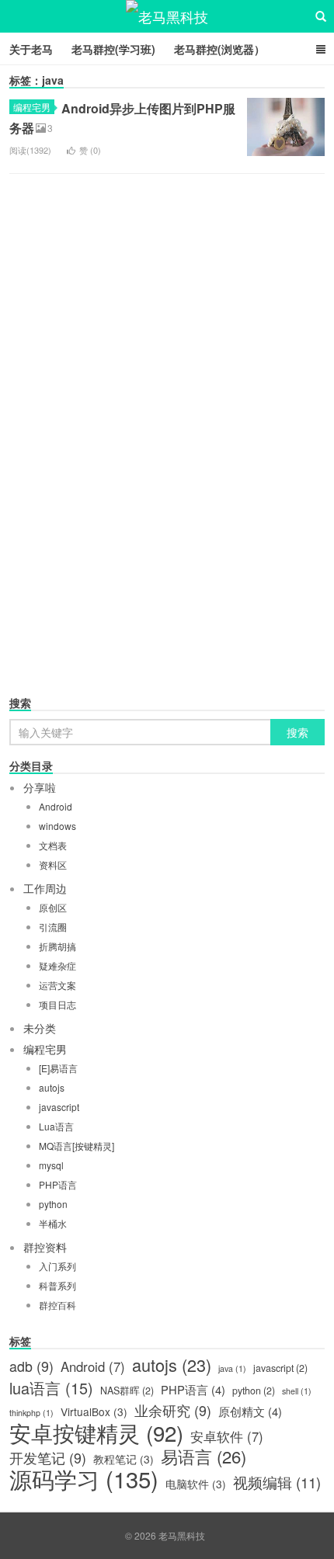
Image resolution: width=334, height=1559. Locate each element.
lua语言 (51, 1388)
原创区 (53, 907)
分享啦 (39, 787)
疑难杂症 (57, 965)
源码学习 (83, 1478)
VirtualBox (94, 1411)
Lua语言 (56, 1126)
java (232, 1368)
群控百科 (57, 1304)
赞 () (90, 150)
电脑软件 (195, 1483)
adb (31, 1366)
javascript (59, 1106)
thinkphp (31, 1412)
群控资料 (45, 1247)
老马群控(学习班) (113, 49)
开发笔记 (47, 1458)
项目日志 (57, 1004)
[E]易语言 (58, 1068)
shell (296, 1391)
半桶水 (53, 1223)
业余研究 (172, 1410)
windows (57, 825)
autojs (51, 1087)
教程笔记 (123, 1459)
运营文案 (57, 984)
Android (55, 806)
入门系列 (57, 1266)
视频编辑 (277, 1482)
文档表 (53, 845)
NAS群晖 (127, 1391)
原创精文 (250, 1411)
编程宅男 (31, 106)
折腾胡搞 (57, 946)
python (53, 1203)
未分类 (39, 1028)
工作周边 (45, 888)
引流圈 (53, 926)
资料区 (53, 864)
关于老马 (31, 49)
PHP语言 (58, 1184)
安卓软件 (226, 1436)
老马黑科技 (167, 16)
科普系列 (57, 1285)
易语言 (203, 1456)
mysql (51, 1165)
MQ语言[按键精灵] (76, 1145)
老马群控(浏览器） (219, 49)
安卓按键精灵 (96, 1432)
